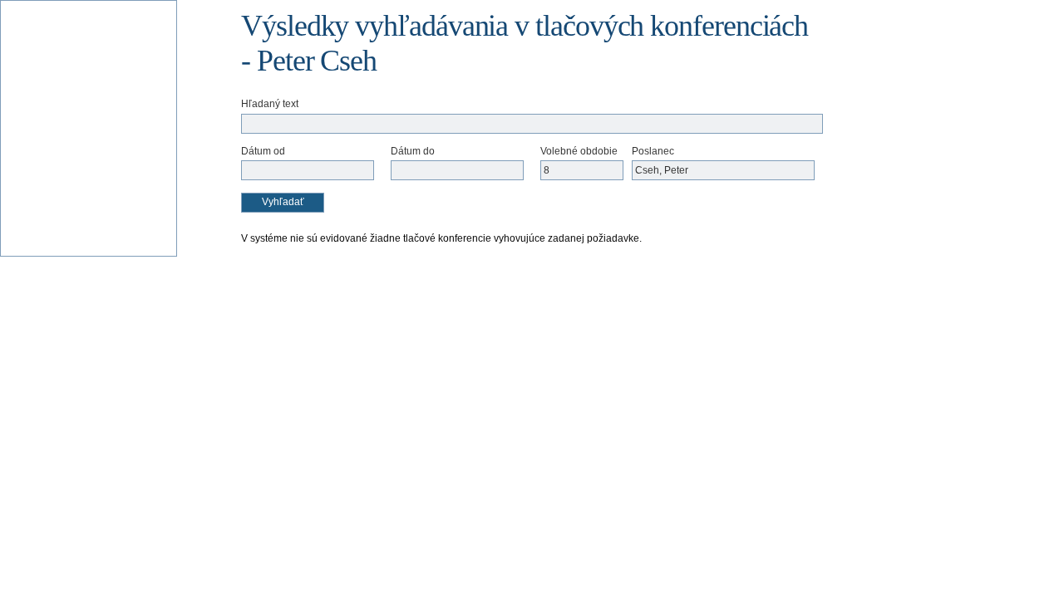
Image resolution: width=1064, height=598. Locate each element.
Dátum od (263, 151)
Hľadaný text (269, 104)
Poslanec (653, 151)
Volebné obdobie (579, 151)
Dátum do (413, 151)
